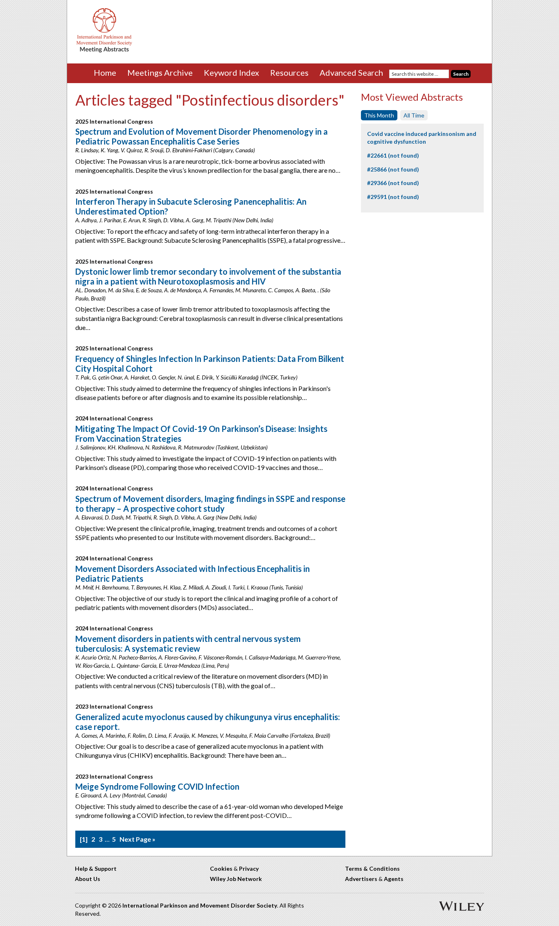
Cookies (221, 868)
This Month (379, 115)
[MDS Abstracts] (104, 50)
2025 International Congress (114, 121)
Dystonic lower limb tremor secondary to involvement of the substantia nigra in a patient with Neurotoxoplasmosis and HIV (208, 276)
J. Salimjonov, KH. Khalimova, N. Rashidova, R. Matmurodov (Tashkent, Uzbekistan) (171, 447)
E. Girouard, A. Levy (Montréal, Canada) (121, 795)
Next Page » (137, 839)
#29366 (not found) (393, 182)
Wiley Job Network (236, 878)
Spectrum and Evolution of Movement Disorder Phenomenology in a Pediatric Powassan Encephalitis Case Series (201, 136)
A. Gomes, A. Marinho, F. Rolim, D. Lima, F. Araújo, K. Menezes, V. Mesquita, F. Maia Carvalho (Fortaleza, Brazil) (202, 735)
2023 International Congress (114, 706)
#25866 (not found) (393, 169)
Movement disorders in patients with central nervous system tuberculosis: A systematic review (188, 643)
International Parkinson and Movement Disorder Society (199, 905)
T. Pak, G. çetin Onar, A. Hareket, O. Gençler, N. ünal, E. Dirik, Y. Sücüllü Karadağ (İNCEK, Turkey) (186, 377)
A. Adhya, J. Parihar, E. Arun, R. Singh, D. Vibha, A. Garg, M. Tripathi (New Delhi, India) (174, 220)
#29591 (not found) (393, 196)
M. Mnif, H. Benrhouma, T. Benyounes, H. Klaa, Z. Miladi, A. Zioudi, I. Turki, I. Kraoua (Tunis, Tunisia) (189, 587)
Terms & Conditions (372, 868)
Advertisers (361, 878)
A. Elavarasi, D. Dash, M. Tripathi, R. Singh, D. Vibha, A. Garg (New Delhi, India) (166, 517)
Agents (393, 878)
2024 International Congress (114, 418)
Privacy (249, 868)
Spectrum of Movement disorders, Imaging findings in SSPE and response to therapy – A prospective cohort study (210, 503)
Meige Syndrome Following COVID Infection (157, 786)
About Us (87, 878)
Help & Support (96, 868)
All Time (413, 115)
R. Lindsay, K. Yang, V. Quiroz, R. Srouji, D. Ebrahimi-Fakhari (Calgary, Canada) (165, 150)
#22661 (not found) (393, 155)
